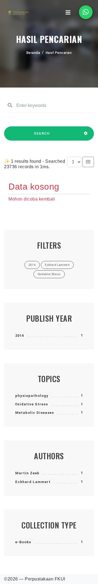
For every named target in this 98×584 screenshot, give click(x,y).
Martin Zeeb (27, 473)
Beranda (33, 53)
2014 (19, 335)
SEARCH (42, 133)
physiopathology (31, 396)
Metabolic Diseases (34, 413)
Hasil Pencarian (59, 53)
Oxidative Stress (31, 404)
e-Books (23, 542)
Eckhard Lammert (33, 482)
